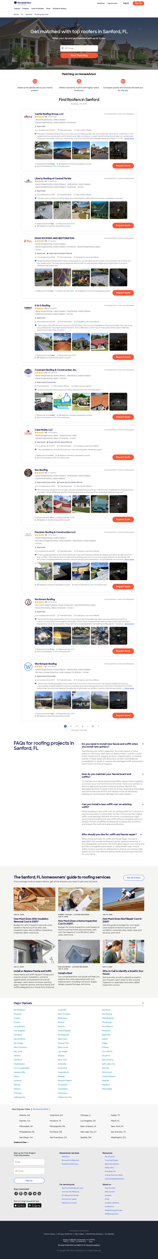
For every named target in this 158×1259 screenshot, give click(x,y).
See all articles (134, 878)
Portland (106, 1010)
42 (93, 726)
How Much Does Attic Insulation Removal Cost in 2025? (31, 920)
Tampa (17, 1085)
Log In (126, 3)
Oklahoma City (65, 1097)
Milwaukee (107, 1089)
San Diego (18, 1043)
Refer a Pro (109, 1168)
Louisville (62, 1010)
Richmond (107, 1072)
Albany (61, 1055)
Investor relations (112, 1203)
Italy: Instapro (79, 1234)
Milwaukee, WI (26, 1126)
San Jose (18, 1051)
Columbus (62, 1093)
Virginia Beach (109, 1076)
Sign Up (138, 3)
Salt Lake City (108, 1064)
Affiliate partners (112, 1214)
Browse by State (40, 1109)
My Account (110, 1157)
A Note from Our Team (114, 1175)
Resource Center (112, 1164)
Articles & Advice (59, 9)
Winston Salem (65, 1080)
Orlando (18, 1080)
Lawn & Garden (37, 9)
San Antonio (107, 1060)
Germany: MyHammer (65, 1234)
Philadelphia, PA (26, 1132)
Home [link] (16, 14)
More (48, 9)
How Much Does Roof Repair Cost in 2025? (122, 920)
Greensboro (63, 1072)
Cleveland (62, 1089)
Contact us (109, 1206)
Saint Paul (62, 1039)
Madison (106, 1085)
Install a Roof (65, 973)
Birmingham (19, 1010)
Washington (19, 1064)
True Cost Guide (111, 1160)
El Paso (105, 1047)
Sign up (29, 1180)
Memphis (106, 1030)
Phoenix (17, 1014)
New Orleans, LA (88, 1126)
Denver (17, 1055)
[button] (44, 150)
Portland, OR (56, 1132)
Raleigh (61, 1076)
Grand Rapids (64, 1030)
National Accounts (69, 1203)
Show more (129, 138)
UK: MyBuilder (109, 1234)
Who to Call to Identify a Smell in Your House (123, 972)
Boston (61, 1022)
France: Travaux (49, 1234)
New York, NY (117, 1126)
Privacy (65, 1240)
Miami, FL (115, 1121)
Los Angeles (19, 1030)
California (72, 1240)
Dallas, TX (115, 1115)
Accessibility (90, 1241)
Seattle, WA (85, 1137)
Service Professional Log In (72, 1188)
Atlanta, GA (24, 1115)
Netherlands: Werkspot (94, 1234)
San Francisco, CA (58, 1137)
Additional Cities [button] (20, 1142)
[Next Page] (98, 726)
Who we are (110, 1192)
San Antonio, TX (118, 1132)
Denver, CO (24, 1121)
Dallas (105, 1043)
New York (62, 1060)
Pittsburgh (107, 1022)
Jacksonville (19, 1072)
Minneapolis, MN (57, 1126)
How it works (110, 1188)
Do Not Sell (81, 1240)
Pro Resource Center (70, 1195)
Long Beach (19, 1026)
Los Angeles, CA (88, 1121)
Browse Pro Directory (70, 1160)
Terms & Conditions (93, 1245)
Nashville (106, 1035)
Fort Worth (107, 1051)
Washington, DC (118, 1137)
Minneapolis (63, 1035)
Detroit (61, 1026)
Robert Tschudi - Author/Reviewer (73, 915)
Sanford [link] (29, 14)
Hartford (18, 1060)
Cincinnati (62, 1085)
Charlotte (62, 1068)
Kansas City (63, 1043)
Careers (108, 1195)
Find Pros (65, 1157)
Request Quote (123, 165)
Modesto (18, 1035)
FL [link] (22, 14)
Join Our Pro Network (70, 1192)
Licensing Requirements (114, 1179)
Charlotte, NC (56, 1115)
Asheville (62, 1064)
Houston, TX (55, 1121)
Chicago (18, 1093)
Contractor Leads (69, 1199)
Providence (107, 1026)
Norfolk (105, 1068)
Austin (105, 1039)
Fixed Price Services (70, 1164)
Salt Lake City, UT (88, 1132)
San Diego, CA (26, 1137)
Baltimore (62, 1018)
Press (107, 1199)
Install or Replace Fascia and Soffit (32, 971)
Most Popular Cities (21, 1109)
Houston (106, 1055)
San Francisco (20, 1047)
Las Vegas (62, 1051)
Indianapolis (19, 1097)
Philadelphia (108, 1018)
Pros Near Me (110, 1171)
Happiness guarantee (113, 1210)
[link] (79, 118)
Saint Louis (63, 1047)
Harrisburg (107, 1014)
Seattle (105, 1080)
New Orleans (64, 1014)
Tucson (17, 1018)
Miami (16, 1076)
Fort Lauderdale (21, 1068)
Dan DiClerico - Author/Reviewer (73, 967)
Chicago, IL (85, 1115)
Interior (17, 9)
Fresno (17, 1022)
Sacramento (20, 1039)
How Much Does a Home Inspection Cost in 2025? (77, 922)
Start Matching (79, 55)
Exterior (26, 9)
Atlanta (17, 1089)
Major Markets (23, 1003)
